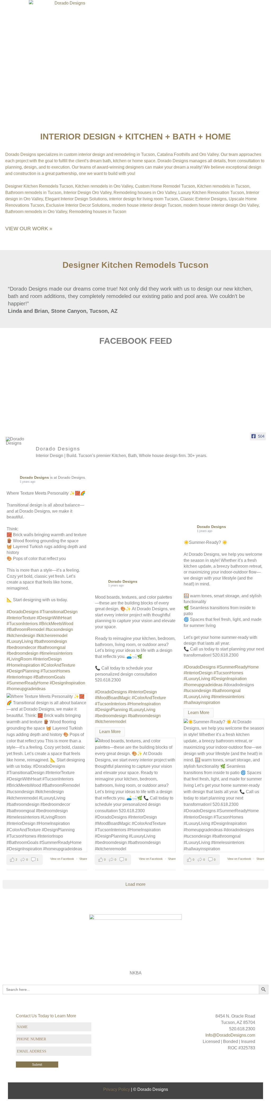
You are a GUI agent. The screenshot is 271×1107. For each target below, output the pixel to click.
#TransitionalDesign (59, 611)
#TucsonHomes (55, 671)
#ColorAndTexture (58, 665)
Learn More (110, 731)
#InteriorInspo (19, 677)
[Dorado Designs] (18, 441)
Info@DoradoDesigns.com (230, 1035)
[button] (267, 14)
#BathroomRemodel (25, 629)
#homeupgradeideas (26, 688)
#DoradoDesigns (23, 611)
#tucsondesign (59, 629)
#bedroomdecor (21, 647)
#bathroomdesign (50, 641)
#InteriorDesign (47, 659)
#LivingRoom (19, 659)
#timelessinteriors (56, 653)
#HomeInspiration (23, 665)
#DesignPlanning (23, 671)
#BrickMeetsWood (56, 623)
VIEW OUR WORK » (28, 228)
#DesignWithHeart (54, 618)
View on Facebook (62, 858)
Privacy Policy (116, 1089)
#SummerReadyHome (28, 683)
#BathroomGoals (49, 677)
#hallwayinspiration (202, 702)
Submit (37, 1065)
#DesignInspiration (67, 683)
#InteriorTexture (21, 618)
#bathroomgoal (51, 647)
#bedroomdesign (22, 653)
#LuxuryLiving (20, 641)
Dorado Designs (35, 477)
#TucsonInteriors (22, 623)
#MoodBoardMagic (113, 697)
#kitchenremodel (51, 635)
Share (83, 858)
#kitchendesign (21, 635)
